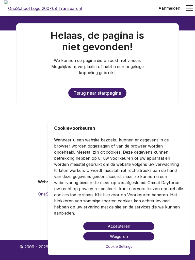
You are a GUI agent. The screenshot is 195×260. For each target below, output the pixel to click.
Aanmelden (169, 8)
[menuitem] (43, 8)
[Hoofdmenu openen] (189, 8)
